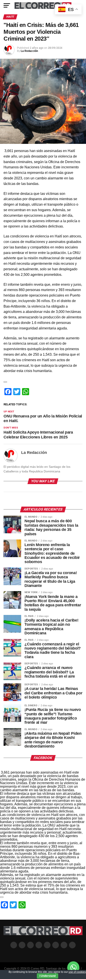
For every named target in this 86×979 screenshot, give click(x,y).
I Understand (47, 975)
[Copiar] (5, 382)
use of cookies (77, 971)
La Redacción (29, 51)
